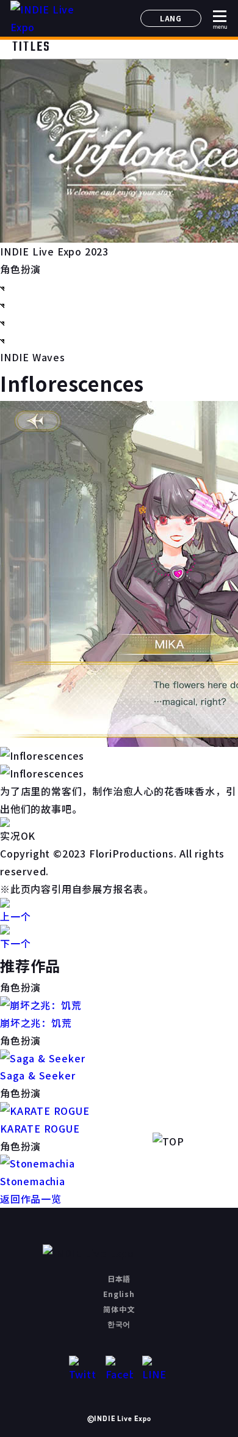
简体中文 (118, 1309)
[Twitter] (82, 1369)
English (119, 1293)
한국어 (119, 1323)
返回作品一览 (31, 1198)
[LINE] (156, 1369)
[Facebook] (119, 1369)
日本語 (119, 1278)
